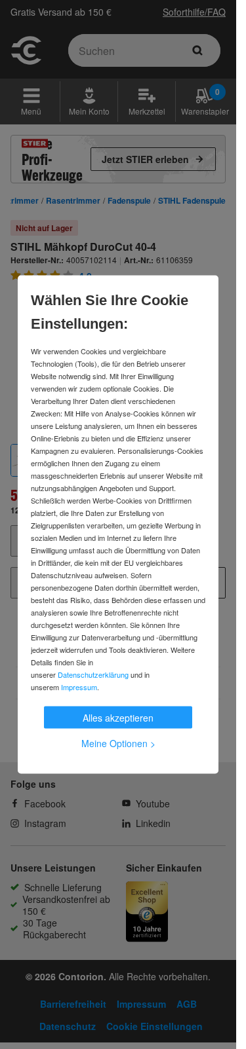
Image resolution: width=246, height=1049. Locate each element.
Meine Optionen (118, 743)
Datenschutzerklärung (93, 674)
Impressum (79, 687)
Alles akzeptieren (118, 717)
